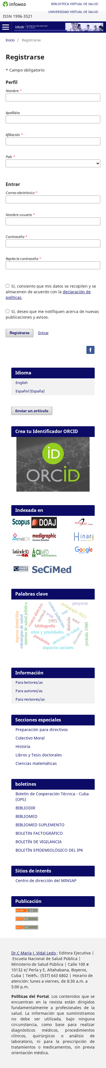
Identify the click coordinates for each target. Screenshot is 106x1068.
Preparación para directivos (42, 729)
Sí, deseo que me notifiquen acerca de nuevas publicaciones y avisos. (52, 314)
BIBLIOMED (26, 816)
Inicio (10, 40)
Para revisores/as (30, 699)
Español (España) (30, 391)
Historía (23, 746)
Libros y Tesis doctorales (39, 755)
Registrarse (19, 333)
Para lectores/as (29, 682)
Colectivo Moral (30, 738)
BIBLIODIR (25, 808)
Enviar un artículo (31, 410)
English (22, 382)
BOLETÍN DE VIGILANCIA (39, 841)
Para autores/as (29, 690)
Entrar (43, 332)
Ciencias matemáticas (36, 763)
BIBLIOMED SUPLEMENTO (40, 824)
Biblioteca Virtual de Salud (74, 4)
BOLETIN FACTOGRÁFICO (39, 833)
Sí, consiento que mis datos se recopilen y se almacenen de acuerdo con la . (51, 291)
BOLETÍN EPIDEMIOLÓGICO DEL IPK (49, 850)
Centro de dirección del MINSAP (46, 880)
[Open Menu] (5, 27)
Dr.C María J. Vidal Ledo (34, 953)
